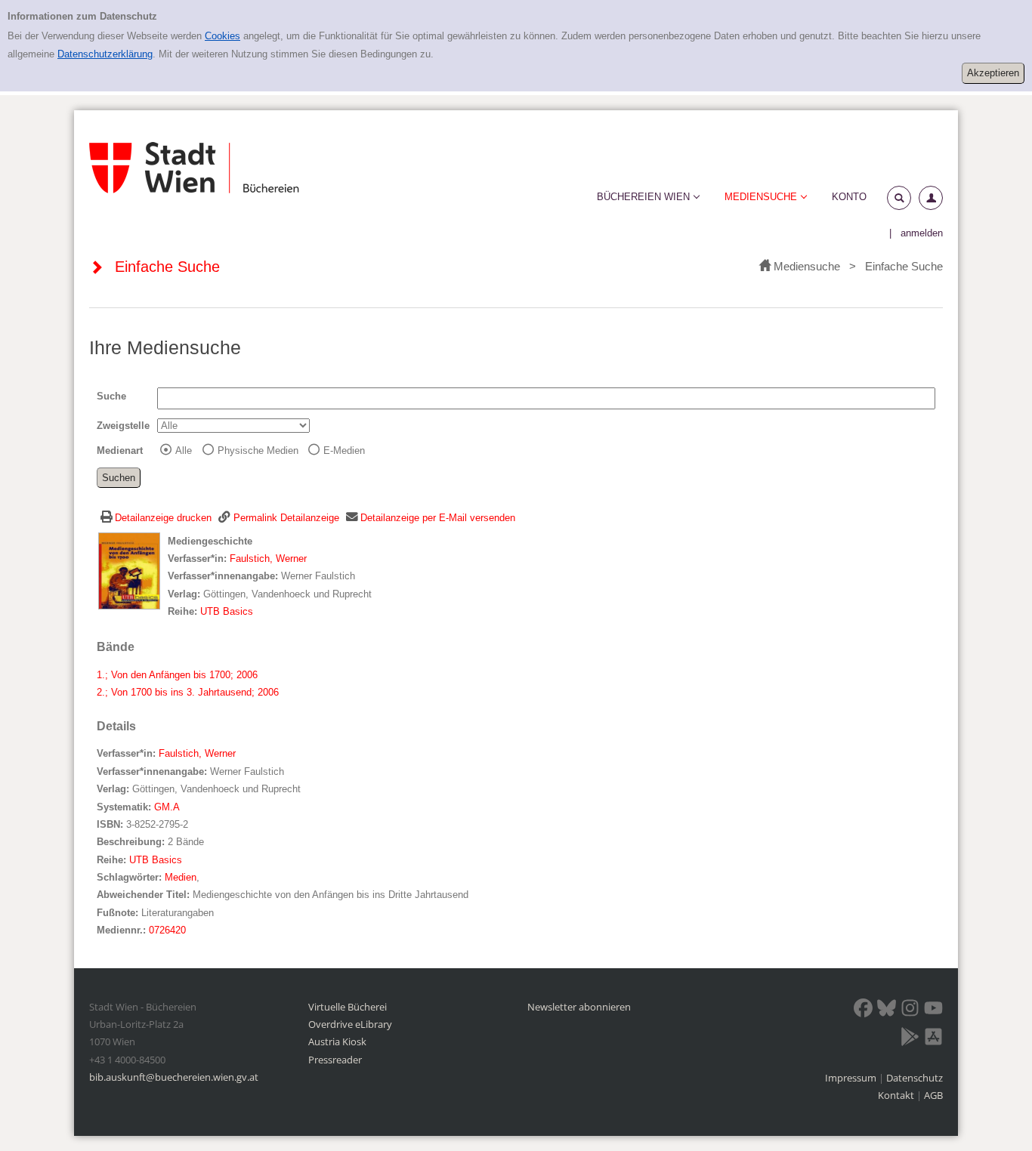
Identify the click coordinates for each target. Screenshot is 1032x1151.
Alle (183, 450)
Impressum (852, 1078)
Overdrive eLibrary (350, 1024)
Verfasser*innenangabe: (223, 576)
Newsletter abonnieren (579, 1007)
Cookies (222, 36)
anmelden (922, 233)
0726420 (167, 930)
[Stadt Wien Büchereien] (194, 168)
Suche (111, 396)
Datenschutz (914, 1078)
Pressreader (335, 1059)
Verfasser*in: (199, 558)
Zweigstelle (123, 425)
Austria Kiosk (337, 1041)
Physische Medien (258, 450)
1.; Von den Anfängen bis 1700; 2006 (177, 674)
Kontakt (896, 1095)
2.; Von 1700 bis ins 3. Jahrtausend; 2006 (188, 692)
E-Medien (344, 450)
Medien (180, 877)
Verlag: (184, 594)
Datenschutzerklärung (105, 54)
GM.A (167, 807)
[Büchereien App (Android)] (910, 1039)
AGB (933, 1095)
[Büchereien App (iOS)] (933, 1039)
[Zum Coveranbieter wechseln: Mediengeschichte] (129, 570)
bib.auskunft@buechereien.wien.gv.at (173, 1077)
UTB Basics (226, 611)
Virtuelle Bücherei (347, 1007)
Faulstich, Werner (268, 558)
